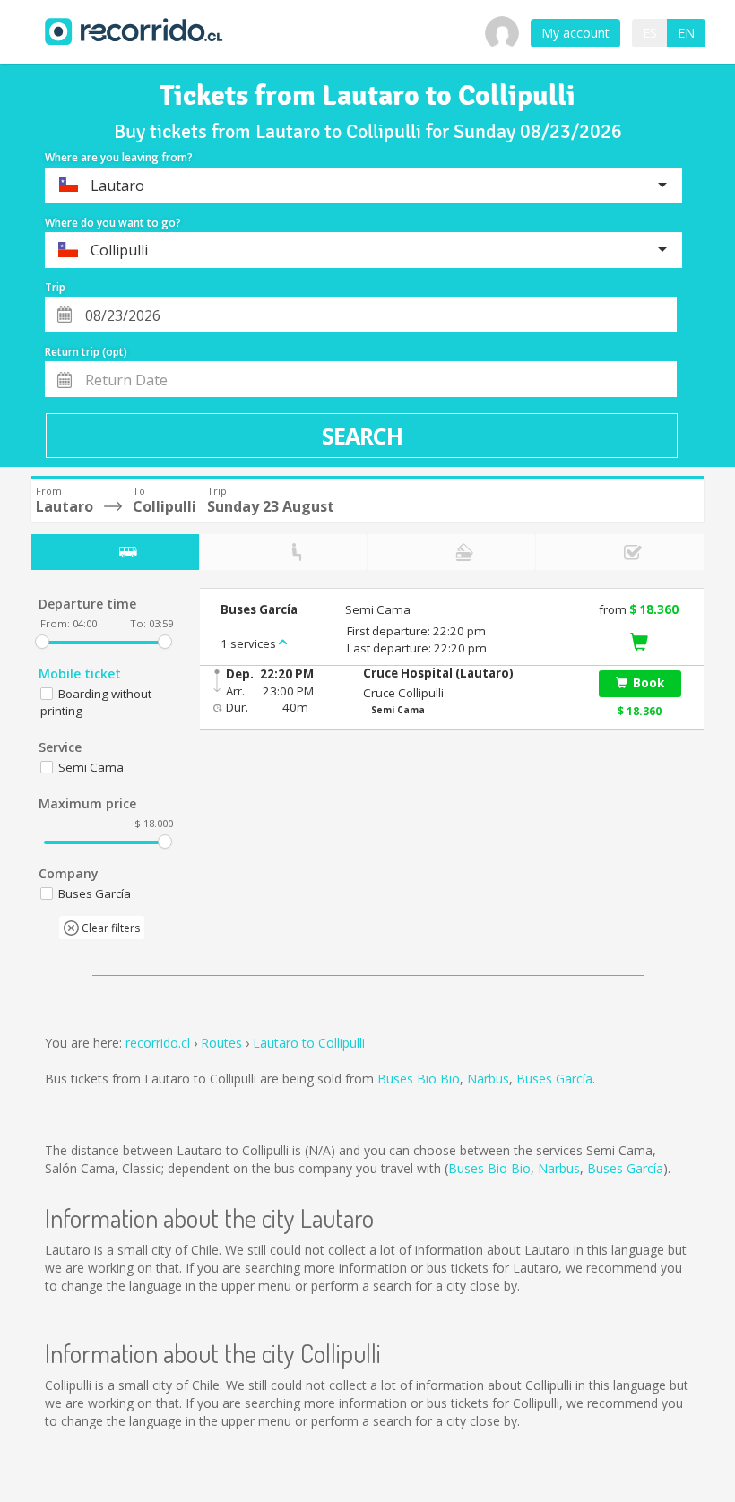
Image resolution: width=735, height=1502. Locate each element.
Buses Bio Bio (418, 1078)
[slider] (42, 641)
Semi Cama (91, 767)
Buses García (554, 1078)
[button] (470, 673)
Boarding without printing (95, 702)
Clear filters (109, 928)
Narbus (488, 1078)
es (650, 32)
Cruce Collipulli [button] (403, 693)
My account (575, 32)
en (686, 32)
